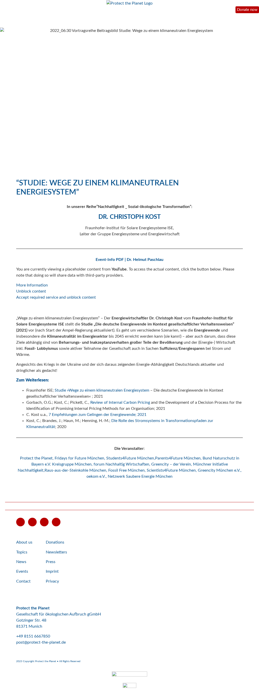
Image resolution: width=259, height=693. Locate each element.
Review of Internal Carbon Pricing (120, 402)
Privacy (52, 581)
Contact (23, 581)
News (21, 562)
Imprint (52, 571)
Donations (55, 542)
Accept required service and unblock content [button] (56, 297)
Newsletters (56, 552)
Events (22, 571)
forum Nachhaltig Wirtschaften (121, 464)
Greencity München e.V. (219, 470)
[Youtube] (20, 522)
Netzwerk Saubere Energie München (140, 476)
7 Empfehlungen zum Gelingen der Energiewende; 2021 (97, 415)
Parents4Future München (178, 458)
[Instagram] (44, 522)
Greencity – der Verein (171, 464)
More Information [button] (32, 285)
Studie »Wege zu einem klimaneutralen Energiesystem (102, 390)
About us (24, 542)
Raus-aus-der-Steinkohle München (75, 470)
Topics (21, 552)
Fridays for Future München (79, 458)
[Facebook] (32, 522)
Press (50, 562)
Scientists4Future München (171, 470)
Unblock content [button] (31, 291)
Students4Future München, (130, 458)
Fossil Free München (126, 470)
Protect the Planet (36, 458)
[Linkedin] (56, 522)
